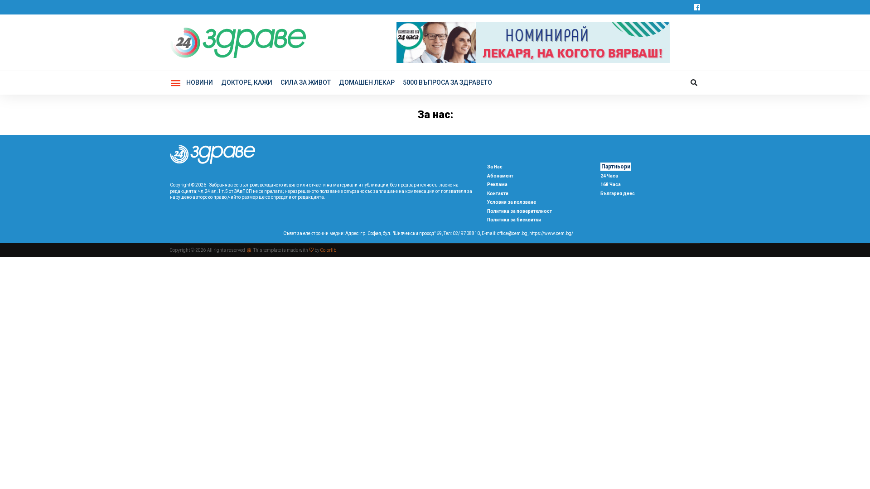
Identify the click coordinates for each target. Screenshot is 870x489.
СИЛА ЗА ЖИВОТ (305, 82)
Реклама (497, 184)
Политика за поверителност (519, 211)
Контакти (497, 193)
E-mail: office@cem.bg (504, 233)
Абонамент (500, 175)
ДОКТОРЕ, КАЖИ (246, 82)
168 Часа (610, 184)
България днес (617, 193)
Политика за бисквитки (514, 219)
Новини (199, 82)
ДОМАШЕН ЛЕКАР (367, 82)
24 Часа (609, 175)
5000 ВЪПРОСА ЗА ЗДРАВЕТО (447, 82)
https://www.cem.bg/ (551, 233)
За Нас (495, 166)
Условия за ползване (511, 202)
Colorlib (328, 250)
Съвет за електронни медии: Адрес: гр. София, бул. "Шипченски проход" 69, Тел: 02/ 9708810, (382, 233)
